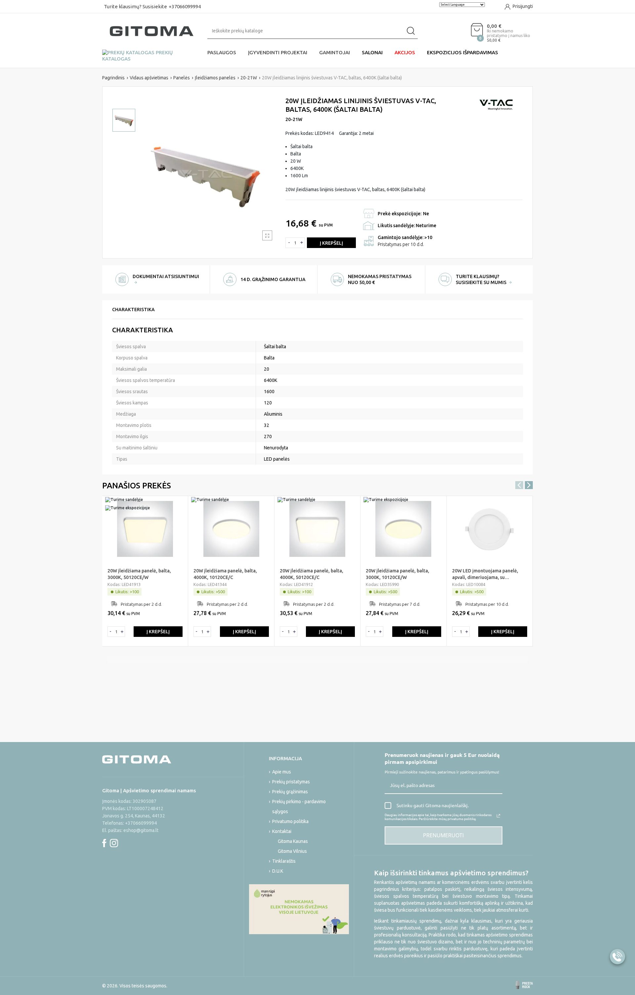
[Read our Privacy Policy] (498, 816)
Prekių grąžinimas (290, 791)
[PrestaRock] (524, 985)
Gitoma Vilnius (292, 851)
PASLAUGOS (221, 52)
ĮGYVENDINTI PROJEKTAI (277, 52)
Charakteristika (133, 309)
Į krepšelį (331, 243)
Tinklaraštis (284, 861)
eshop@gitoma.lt (140, 830)
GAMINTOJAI (334, 52)
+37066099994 (185, 6)
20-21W (293, 119)
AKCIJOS (405, 52)
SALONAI (372, 52)
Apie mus (281, 771)
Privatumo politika (290, 821)
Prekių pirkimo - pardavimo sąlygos (299, 806)
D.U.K (277, 871)
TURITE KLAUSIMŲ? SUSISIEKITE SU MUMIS (481, 279)
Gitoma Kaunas (293, 841)
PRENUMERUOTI (443, 835)
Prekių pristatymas (291, 781)
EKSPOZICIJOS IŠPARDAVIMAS (462, 52)
